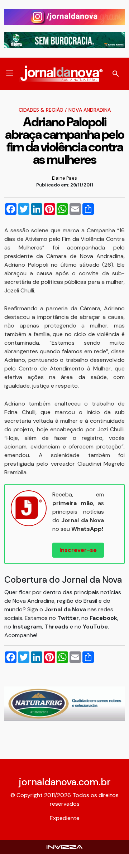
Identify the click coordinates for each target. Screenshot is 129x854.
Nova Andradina (89, 110)
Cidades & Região (41, 110)
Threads (57, 626)
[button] (9, 73)
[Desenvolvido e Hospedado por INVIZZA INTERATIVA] (64, 846)
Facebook (103, 618)
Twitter (68, 618)
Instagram (27, 626)
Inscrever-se (78, 550)
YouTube (95, 626)
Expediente (65, 818)
